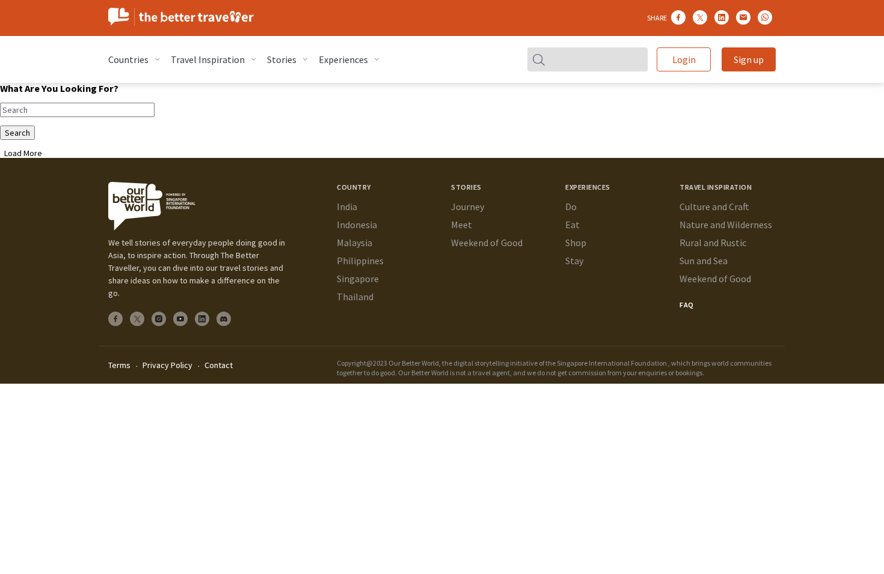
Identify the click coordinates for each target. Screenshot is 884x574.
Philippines (360, 261)
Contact (218, 365)
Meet (461, 225)
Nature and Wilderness (726, 225)
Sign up (749, 59)
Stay (574, 261)
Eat (572, 225)
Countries (128, 59)
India (347, 207)
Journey (467, 207)
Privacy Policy (167, 365)
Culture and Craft (714, 207)
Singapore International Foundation (612, 362)
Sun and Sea (704, 261)
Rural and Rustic (713, 243)
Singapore (358, 279)
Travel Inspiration (208, 59)
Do (571, 207)
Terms (119, 365)
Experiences (343, 59)
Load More (23, 153)
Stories (281, 59)
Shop (575, 243)
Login (684, 59)
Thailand (355, 297)
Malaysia (354, 243)
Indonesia (357, 225)
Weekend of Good (487, 243)
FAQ (687, 304)
